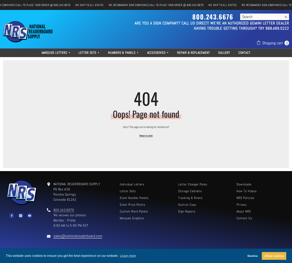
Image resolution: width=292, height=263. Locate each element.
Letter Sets (89, 53)
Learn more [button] (128, 255)
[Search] (264, 17)
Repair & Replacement (193, 53)
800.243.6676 (63, 210)
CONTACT (244, 53)
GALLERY (224, 53)
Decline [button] (253, 255)
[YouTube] (29, 215)
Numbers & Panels (123, 53)
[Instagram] (20, 215)
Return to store (146, 135)
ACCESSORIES (158, 53)
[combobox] (261, 17)
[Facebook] (11, 215)
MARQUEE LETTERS (56, 53)
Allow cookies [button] (274, 255)
